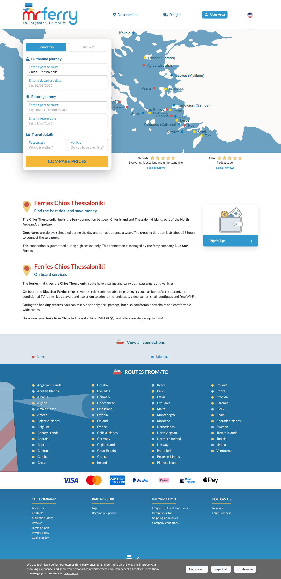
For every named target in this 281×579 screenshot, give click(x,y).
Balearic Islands (48, 421)
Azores (42, 415)
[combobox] (67, 72)
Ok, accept (197, 569)
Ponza (221, 391)
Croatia (102, 385)
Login (95, 508)
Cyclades (103, 391)
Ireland (102, 462)
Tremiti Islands (227, 433)
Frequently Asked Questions (170, 508)
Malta (161, 409)
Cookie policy (40, 537)
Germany (103, 439)
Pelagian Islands (168, 456)
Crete (41, 462)
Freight (175, 15)
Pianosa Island (167, 462)
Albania (42, 397)
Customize (245, 569)
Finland (102, 421)
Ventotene (223, 450)
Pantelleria (164, 450)
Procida (222, 397)
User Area (217, 14)
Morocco (163, 421)
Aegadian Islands (49, 385)
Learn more (71, 573)
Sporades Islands (229, 421)
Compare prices (67, 161)
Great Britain (106, 450)
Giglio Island (106, 444)
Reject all (221, 569)
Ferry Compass (221, 513)
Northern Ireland (169, 439)
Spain (221, 415)
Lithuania (163, 403)
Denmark (103, 397)
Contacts (37, 513)
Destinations (127, 15)
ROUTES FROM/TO (146, 372)
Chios (40, 356)
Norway (162, 444)
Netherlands (166, 427)
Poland (222, 385)
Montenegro (166, 415)
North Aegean (167, 433)
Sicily (220, 409)
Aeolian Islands (48, 391)
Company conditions (165, 523)
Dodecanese (106, 403)
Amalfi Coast (46, 409)
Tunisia (221, 439)
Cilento (42, 450)
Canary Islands (47, 433)
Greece (102, 456)
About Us (38, 508)
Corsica (42, 456)
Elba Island (105, 409)
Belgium (43, 427)
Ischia (161, 385)
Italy (160, 391)
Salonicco (163, 356)
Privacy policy (40, 532)
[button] (252, 15)
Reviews (37, 523)
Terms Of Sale (40, 528)
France (102, 427)
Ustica (221, 444)
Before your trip (162, 513)
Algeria (42, 403)
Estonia (102, 415)
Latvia (161, 397)
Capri (41, 444)
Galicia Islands (107, 433)
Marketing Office (42, 518)
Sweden (222, 427)
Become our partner (104, 513)
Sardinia (222, 403)
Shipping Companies (165, 518)
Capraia (43, 439)
